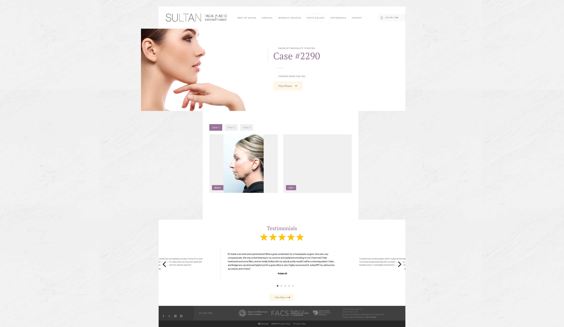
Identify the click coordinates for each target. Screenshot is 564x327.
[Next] (399, 264)
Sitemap (264, 324)
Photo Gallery (316, 18)
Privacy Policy (299, 324)
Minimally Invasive (289, 18)
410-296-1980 (205, 313)
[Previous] (165, 264)
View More (280, 297)
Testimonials (338, 18)
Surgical (267, 18)
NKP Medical (371, 317)
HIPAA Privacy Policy (280, 324)
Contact (357, 18)
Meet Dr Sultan (247, 18)
